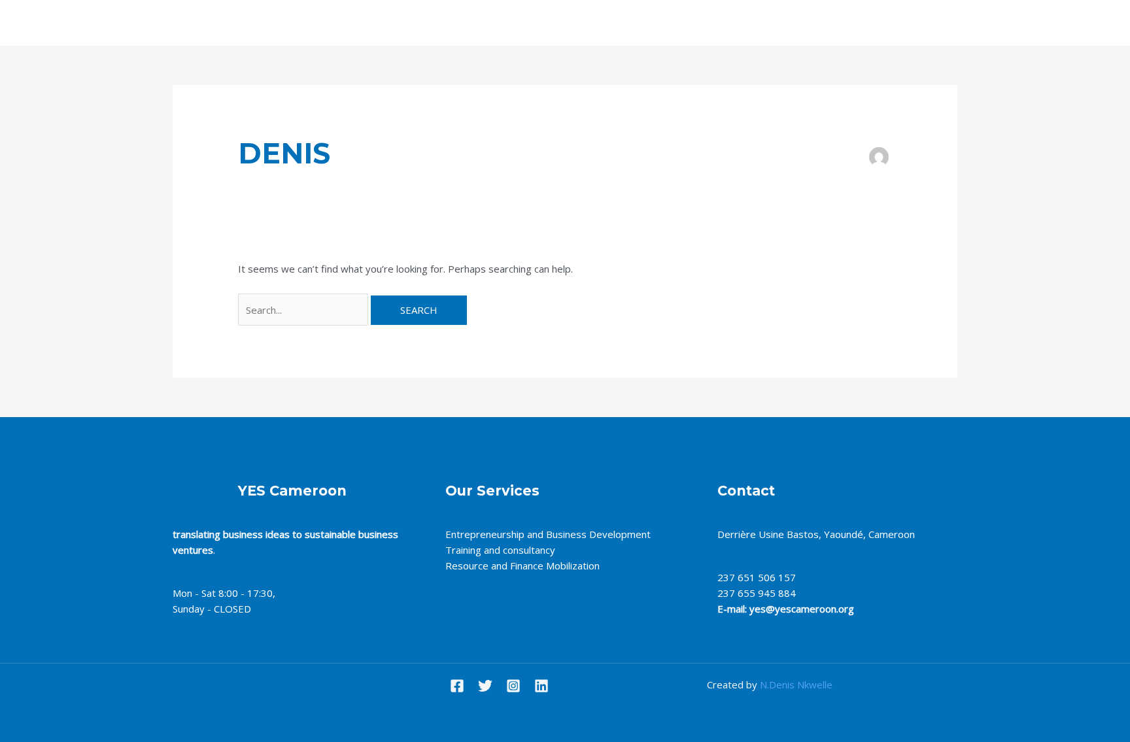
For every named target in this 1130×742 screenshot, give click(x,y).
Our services (577, 22)
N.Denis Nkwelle (796, 684)
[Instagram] (513, 686)
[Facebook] (457, 686)
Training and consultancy (502, 549)
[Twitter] (485, 686)
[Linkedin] (541, 686)
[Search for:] (304, 309)
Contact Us (651, 22)
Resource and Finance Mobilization (525, 565)
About (515, 22)
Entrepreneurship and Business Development (548, 534)
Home (468, 22)
